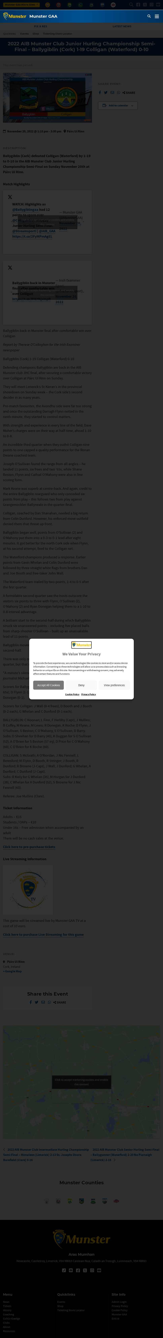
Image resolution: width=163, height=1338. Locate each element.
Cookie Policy (72, 694)
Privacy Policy (88, 694)
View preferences (114, 685)
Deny (81, 685)
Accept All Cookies (48, 685)
